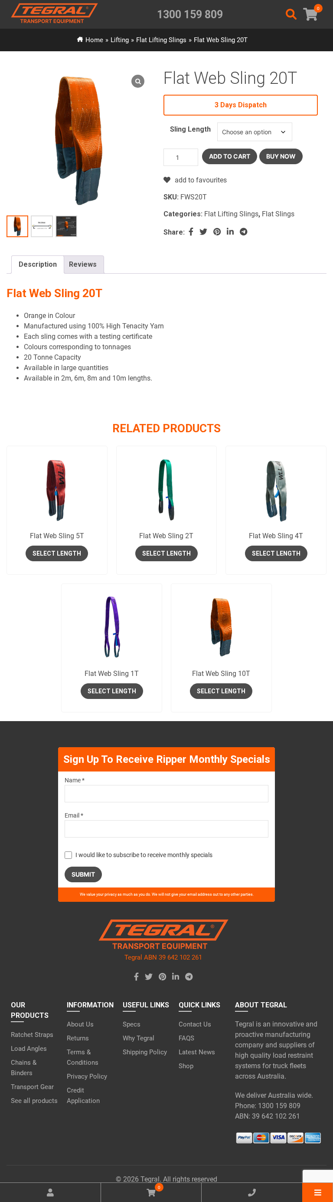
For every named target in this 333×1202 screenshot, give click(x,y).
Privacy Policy (87, 1076)
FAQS (186, 1038)
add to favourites (201, 180)
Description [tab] (38, 264)
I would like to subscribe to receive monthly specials (143, 854)
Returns (78, 1038)
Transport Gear (32, 1087)
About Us (80, 1024)
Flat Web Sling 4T (276, 536)
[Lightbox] (137, 81)
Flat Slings (278, 214)
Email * (74, 815)
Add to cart (229, 156)
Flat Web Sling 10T (221, 673)
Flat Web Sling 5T (57, 536)
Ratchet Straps (32, 1035)
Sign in (167, 588)
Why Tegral (138, 1038)
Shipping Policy (145, 1052)
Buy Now (281, 156)
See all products (34, 1101)
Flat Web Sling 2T (166, 536)
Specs (131, 1024)
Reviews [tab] (83, 264)
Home (94, 40)
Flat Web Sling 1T (112, 673)
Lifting (120, 40)
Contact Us (195, 1024)
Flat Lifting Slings (161, 40)
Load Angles (29, 1049)
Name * (75, 780)
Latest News (197, 1052)
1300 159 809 (190, 14)
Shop (186, 1066)
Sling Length (190, 129)
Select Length (57, 553)
